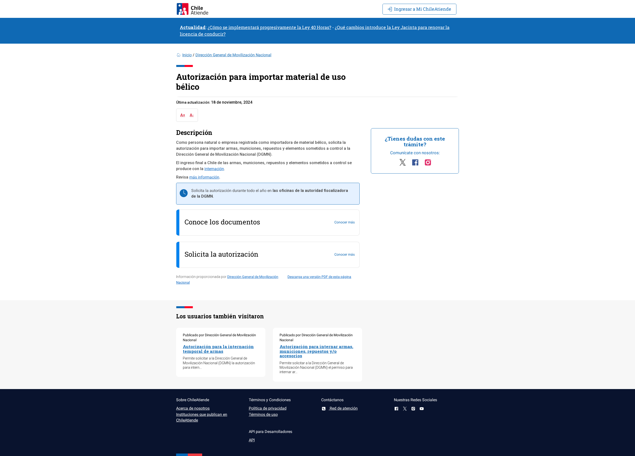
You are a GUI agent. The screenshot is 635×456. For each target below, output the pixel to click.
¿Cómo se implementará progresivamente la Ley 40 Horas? (269, 27)
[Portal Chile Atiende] (192, 8)
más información (204, 177)
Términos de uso (263, 414)
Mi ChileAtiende (422, 9)
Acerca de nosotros (193, 408)
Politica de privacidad (267, 408)
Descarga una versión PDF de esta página (319, 277)
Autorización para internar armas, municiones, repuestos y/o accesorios (316, 351)
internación (214, 168)
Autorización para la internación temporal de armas (218, 349)
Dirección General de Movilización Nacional (233, 55)
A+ (182, 115)
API (252, 440)
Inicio (187, 55)
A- (192, 115)
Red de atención (343, 408)
